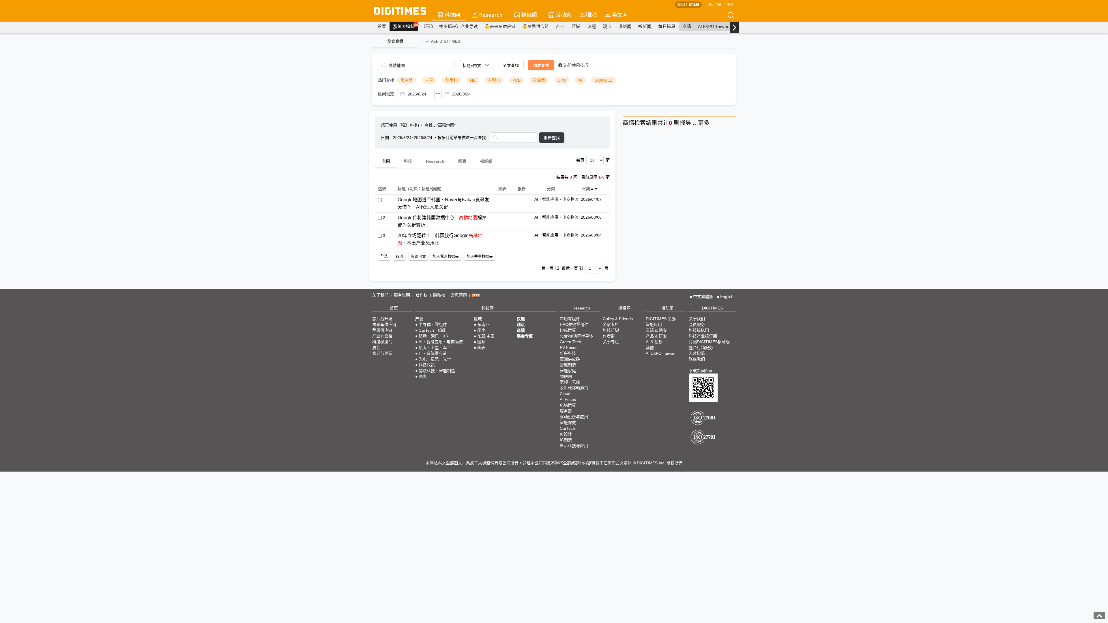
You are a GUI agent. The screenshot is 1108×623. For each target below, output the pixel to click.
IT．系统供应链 (433, 353)
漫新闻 (624, 26)
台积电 (494, 80)
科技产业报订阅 (703, 336)
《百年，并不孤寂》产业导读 (450, 26)
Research (491, 14)
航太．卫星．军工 (435, 347)
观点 (607, 26)
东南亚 (483, 324)
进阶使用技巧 (576, 65)
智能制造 (568, 365)
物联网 (566, 376)
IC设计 (566, 434)
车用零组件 (570, 318)
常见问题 (459, 295)
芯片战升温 (382, 318)
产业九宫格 (382, 336)
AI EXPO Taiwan (713, 26)
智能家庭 (568, 370)
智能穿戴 (568, 422)
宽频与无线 (570, 382)
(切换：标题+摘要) (424, 188)
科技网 (452, 14)
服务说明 (402, 295)
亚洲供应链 (570, 359)
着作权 (421, 295)
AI (580, 80)
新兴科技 (568, 353)
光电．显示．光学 (435, 359)
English (726, 296)
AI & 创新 (654, 341)
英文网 (620, 14)
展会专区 (525, 336)
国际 (481, 341)
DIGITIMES (712, 308)
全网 (386, 161)
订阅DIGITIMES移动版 (709, 341)
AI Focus (568, 399)
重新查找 (552, 137)
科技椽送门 (382, 341)
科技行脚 (611, 330)
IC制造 (566, 440)
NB (473, 80)
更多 (704, 123)
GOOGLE (603, 80)
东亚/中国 (486, 336)
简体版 (694, 4)
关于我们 (380, 295)
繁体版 (682, 4)
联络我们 (697, 359)
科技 (408, 161)
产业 (560, 26)
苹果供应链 (538, 26)
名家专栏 (611, 324)
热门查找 (386, 80)
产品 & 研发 (656, 336)
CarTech (567, 428)
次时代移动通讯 (574, 388)
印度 (481, 330)
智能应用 (654, 324)
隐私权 (439, 295)
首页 (381, 26)
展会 (376, 347)
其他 (650, 347)
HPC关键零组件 (574, 324)
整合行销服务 (701, 347)
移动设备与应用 (574, 416)
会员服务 (697, 324)
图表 (462, 161)
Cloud (565, 393)
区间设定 (386, 93)
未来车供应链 (503, 26)
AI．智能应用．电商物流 (441, 341)
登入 (730, 4)
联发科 (452, 80)
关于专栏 (611, 341)
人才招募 (697, 353)
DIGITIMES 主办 (661, 318)
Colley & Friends (618, 318)
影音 (590, 14)
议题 (591, 26)
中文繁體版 (703, 296)
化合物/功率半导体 (576, 336)
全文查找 (511, 65)
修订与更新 (382, 353)
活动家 (563, 14)
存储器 (539, 80)
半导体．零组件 (433, 324)
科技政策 (427, 365)
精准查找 (541, 65)
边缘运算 (568, 330)
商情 (686, 26)
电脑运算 (568, 405)
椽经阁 (529, 14)
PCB (516, 80)
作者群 (609, 336)
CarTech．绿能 (432, 330)
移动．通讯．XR (433, 336)
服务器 (406, 80)
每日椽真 (666, 26)
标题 (401, 188)
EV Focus (568, 347)
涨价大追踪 (405, 25)
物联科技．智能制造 (437, 370)
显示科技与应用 (574, 445)
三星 (429, 80)
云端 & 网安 (656, 330)
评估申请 (714, 4)
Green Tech (570, 341)
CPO (561, 80)
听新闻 (644, 26)
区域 (576, 26)
